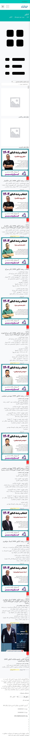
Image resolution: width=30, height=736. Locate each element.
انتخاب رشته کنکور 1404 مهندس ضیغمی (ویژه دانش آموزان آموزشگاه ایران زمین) (15, 469)
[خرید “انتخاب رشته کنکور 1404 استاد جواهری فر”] (27, 539)
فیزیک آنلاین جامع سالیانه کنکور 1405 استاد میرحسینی (16, 660)
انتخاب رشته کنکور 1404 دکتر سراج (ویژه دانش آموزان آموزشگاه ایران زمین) (15, 333)
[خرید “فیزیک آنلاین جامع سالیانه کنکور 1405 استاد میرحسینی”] (27, 653)
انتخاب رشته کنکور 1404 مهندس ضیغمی (15, 396)
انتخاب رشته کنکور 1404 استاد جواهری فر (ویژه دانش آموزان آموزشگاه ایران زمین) (16, 601)
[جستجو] (28, 87)
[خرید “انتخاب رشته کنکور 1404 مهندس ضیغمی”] (27, 393)
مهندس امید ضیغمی (23, 398)
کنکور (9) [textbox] (13, 696)
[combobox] (13, 696)
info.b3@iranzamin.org (20, 716)
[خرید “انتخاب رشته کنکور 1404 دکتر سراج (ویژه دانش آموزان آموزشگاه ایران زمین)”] (27, 327)
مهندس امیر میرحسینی (22, 663)
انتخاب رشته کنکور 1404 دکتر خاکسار (16, 181)
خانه (28, 17)
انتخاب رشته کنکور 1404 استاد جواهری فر (16, 542)
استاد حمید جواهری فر (22, 545)
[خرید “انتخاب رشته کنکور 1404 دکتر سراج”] (27, 266)
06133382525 (24, 1)
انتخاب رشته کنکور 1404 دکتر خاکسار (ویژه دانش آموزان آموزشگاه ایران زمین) (15, 226)
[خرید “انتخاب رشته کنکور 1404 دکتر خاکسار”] (27, 178)
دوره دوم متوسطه (19, 17)
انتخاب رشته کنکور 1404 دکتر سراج (17, 269)
